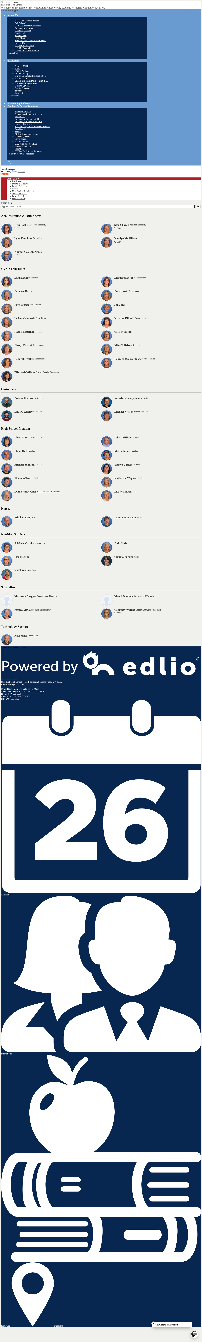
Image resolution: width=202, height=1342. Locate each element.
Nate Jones (20, 635)
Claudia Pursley (123, 556)
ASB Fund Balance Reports (27, 21)
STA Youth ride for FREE (26, 144)
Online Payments (22, 136)
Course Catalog (21, 73)
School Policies (21, 141)
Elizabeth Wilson (24, 372)
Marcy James (122, 450)
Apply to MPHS (22, 66)
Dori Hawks (121, 291)
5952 (19, 255)
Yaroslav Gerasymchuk (128, 398)
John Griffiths (122, 437)
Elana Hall (20, 450)
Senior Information (23, 111)
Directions (58, 1326)
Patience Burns (23, 291)
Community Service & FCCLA (28, 121)
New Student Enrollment (23, 191)
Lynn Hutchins (23, 238)
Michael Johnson (24, 464)
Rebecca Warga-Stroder (128, 358)
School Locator (18, 198)
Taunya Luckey (123, 464)
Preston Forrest (23, 398)
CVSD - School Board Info (27, 50)
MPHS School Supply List (26, 134)
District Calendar (19, 186)
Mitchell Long (22, 517)
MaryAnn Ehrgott (25, 596)
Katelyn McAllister (125, 238)
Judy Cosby (121, 543)
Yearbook (19, 93)
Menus (18, 131)
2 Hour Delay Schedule (30, 25)
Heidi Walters (22, 570)
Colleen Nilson (123, 331)
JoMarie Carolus (24, 543)
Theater (18, 91)
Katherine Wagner (125, 478)
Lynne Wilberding (25, 491)
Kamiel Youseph (24, 251)
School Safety (21, 35)
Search (9, 162)
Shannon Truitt (23, 478)
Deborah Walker (24, 358)
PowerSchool (21, 139)
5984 (119, 228)
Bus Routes (20, 116)
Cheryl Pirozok (23, 345)
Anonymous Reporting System (28, 114)
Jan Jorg (119, 304)
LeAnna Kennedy (24, 318)
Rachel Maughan (24, 331)
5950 (119, 242)
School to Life (21, 78)
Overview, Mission (23, 30)
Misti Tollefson (123, 345)
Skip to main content (10, 2)
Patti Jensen (21, 304)
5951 (19, 228)
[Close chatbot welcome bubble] (153, 1323)
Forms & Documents (24, 124)
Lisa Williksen (123, 491)
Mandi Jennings (123, 596)
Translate (21, 171)
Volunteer (19, 149)
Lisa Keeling (21, 556)
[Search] (198, 206)
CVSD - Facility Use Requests (28, 151)
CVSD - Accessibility (24, 48)
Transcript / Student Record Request (30, 40)
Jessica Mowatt (23, 609)
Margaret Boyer (123, 277)
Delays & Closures (20, 184)
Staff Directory (21, 38)
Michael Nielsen (123, 411)
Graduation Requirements (26, 83)
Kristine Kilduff (124, 318)
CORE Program (22, 71)
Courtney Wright (124, 609)
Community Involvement (26, 28)
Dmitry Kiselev (23, 411)
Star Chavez (121, 224)
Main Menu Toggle (9, 10)
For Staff (5, 174)
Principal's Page (22, 33)
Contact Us (20, 43)
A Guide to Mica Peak (24, 45)
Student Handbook (23, 146)
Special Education (23, 88)
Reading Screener (22, 86)
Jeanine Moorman (125, 517)
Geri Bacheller (23, 224)
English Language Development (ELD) (32, 81)
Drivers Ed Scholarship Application (30, 76)
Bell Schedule (21, 23)
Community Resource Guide (27, 119)
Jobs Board (20, 129)
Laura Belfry (22, 277)
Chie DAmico (22, 437)
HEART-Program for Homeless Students (32, 126)
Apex (17, 68)
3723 (119, 613)
